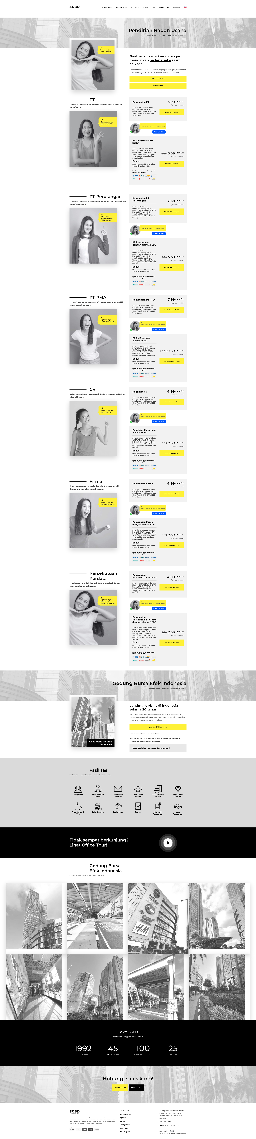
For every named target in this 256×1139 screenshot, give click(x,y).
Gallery (145, 7)
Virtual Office (107, 7)
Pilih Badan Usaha (158, 79)
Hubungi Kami (164, 7)
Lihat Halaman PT (171, 112)
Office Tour (124, 1128)
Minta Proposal (120, 1087)
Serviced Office (121, 7)
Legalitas (134, 7)
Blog (153, 7)
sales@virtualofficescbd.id (169, 1125)
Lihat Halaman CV (171, 402)
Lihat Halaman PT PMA (172, 310)
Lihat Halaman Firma (171, 494)
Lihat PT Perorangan (171, 211)
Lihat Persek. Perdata (171, 587)
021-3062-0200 (165, 1122)
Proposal (176, 7)
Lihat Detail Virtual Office (158, 727)
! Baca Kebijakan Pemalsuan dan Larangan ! (151, 748)
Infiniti (171, 1131)
